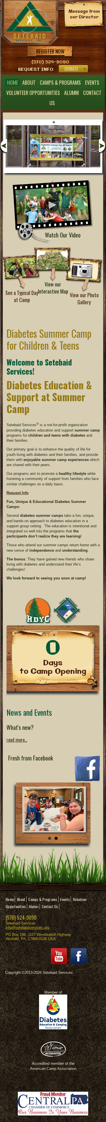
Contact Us (50, 906)
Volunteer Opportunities (33, 92)
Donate (71, 68)
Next (102, 146)
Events (92, 82)
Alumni (71, 92)
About (29, 82)
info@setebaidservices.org (27, 927)
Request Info (35, 70)
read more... (17, 739)
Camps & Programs (60, 82)
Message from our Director (84, 14)
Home (12, 82)
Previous (3, 146)
